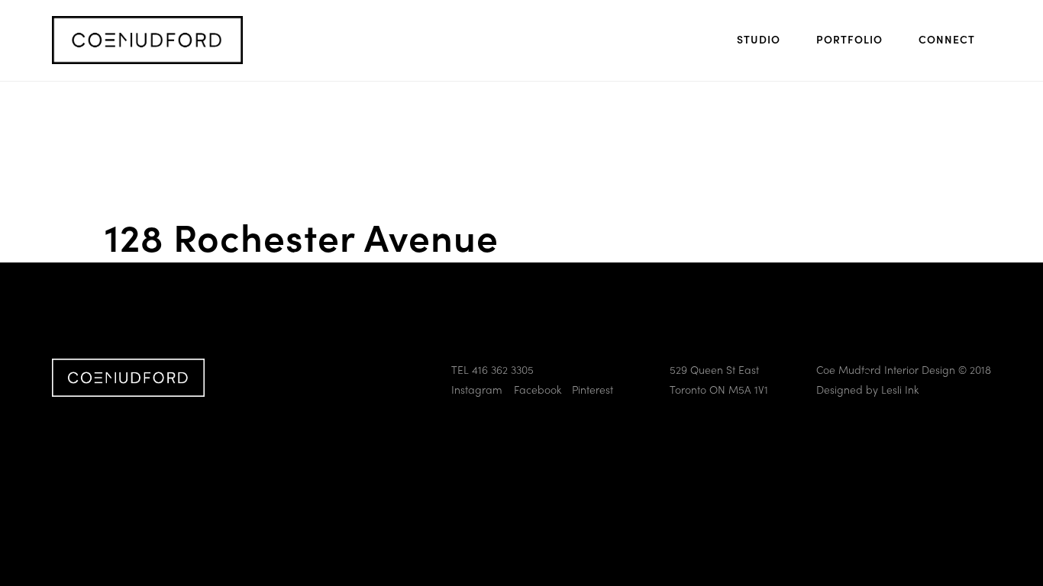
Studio (758, 39)
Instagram (476, 389)
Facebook (537, 389)
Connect (947, 39)
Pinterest (592, 389)
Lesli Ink (900, 389)
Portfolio (849, 39)
